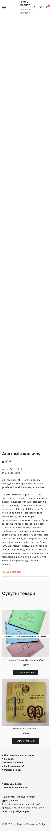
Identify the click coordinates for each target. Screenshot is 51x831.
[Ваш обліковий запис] (40, 7)
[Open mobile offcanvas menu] (4, 7)
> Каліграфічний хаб (13, 766)
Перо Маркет (25, 3)
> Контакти (8, 759)
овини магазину (14, 762)
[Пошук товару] (34, 7)
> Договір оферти (12, 784)
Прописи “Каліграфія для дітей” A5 (25, 660)
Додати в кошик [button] (25, 672)
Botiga (42, 824)
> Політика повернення (14, 787)
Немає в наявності (25, 741)
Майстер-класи (12, 769)
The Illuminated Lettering (25, 728)
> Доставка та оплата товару (18, 755)
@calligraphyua (21, 811)
